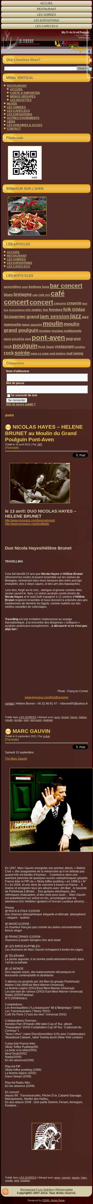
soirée (22, 353)
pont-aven (48, 337)
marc (84, 1177)
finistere (55, 310)
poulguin (25, 346)
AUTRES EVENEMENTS (23, 118)
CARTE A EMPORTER (25, 93)
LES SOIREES (46, 14)
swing (78, 353)
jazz (75, 316)
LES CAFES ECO (46, 26)
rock (9, 352)
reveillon (79, 346)
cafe (35, 294)
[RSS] (90, 60)
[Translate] (12, 447)
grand (32, 316)
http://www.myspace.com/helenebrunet (30, 520)
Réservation (64, 1189)
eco (6, 310)
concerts (60, 303)
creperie (74, 303)
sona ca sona (40, 353)
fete (45, 310)
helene (83, 717)
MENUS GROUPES (23, 96)
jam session (54, 316)
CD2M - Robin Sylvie (53, 1200)
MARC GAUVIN (31, 731)
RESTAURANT (46, 9)
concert (41, 302)
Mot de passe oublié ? (21, 404)
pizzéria (18, 339)
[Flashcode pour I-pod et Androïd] (46, 163)
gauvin (75, 1177)
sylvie (46, 736)
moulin (53, 323)
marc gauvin (32, 324)
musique (45, 331)
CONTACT (14, 128)
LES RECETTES (20, 100)
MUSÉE (12, 103)
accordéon (12, 286)
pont (28, 339)
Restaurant (28, 1189)
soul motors (57, 353)
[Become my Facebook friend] (90, 51)
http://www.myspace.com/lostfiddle (27, 523)
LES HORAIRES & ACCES (24, 125)
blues (8, 295)
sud (69, 353)
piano (7, 339)
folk (67, 309)
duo (84, 303)
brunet (65, 717)
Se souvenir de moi (24, 395)
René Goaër (46, 347)
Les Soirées (46, 1189)
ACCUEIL (46, 3)
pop (69, 338)
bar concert (66, 286)
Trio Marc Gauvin (16, 758)
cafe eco (44, 295)
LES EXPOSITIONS (46, 20)
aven (25, 286)
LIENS (11, 121)
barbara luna (39, 286)
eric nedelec (34, 310)
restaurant (64, 346)
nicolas (18, 720)
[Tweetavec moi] (90, 69)
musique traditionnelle (67, 331)
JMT (39, 444)
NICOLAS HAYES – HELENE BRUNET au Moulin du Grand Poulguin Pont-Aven (44, 433)
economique (17, 310)
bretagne (23, 294)
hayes (74, 717)
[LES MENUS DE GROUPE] (46, 216)
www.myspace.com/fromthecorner (46, 697)
